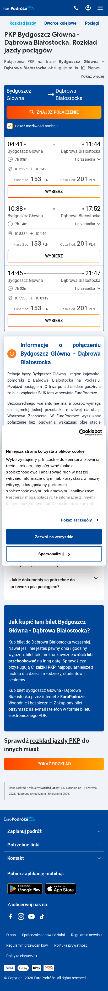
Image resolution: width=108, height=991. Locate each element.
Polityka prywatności (71, 945)
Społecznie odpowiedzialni (43, 935)
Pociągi (92, 23)
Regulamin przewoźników (27, 945)
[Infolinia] (76, 7)
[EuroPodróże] (19, 818)
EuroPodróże (72, 696)
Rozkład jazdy (22, 23)
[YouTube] (31, 916)
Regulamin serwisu (86, 935)
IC (83, 68)
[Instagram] (21, 916)
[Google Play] (25, 888)
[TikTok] (42, 916)
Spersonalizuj (51, 554)
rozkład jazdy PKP (55, 741)
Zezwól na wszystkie (54, 536)
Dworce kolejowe (60, 23)
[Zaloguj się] (88, 8)
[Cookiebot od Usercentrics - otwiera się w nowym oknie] (79, 432)
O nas (11, 935)
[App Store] (60, 888)
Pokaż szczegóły (76, 520)
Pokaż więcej (92, 76)
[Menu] (100, 8)
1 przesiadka (84, 159)
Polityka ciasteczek (21, 956)
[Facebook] (10, 916)
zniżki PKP (46, 667)
